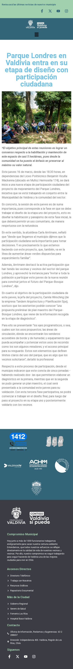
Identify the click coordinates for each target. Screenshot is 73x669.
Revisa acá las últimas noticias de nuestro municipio (29, 4)
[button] (36, 34)
